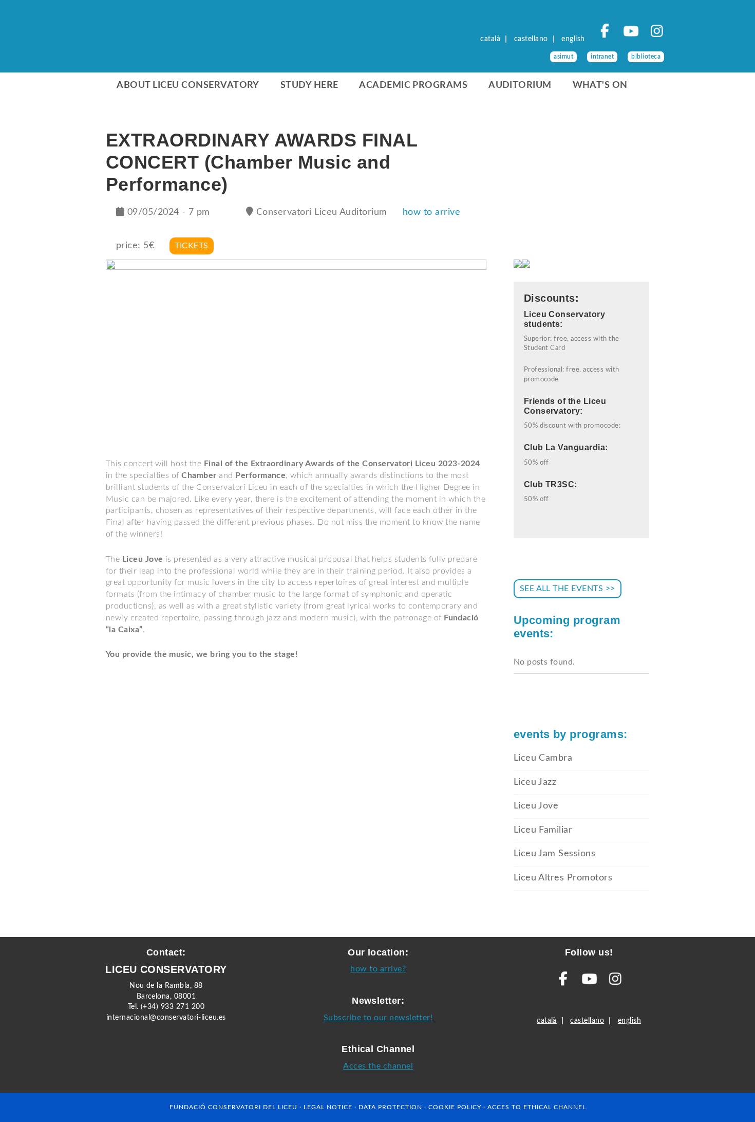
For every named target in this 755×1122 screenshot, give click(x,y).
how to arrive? (378, 969)
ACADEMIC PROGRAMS (413, 85)
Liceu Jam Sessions (555, 853)
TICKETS (191, 246)
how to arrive (431, 212)
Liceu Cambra (543, 758)
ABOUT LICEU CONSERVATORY (188, 85)
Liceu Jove (536, 806)
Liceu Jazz (535, 782)
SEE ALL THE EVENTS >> (567, 588)
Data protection (390, 1107)
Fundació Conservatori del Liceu (233, 1107)
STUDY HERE (309, 85)
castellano (531, 39)
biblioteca (645, 56)
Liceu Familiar (543, 830)
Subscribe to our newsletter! (378, 1018)
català (490, 39)
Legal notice (328, 1107)
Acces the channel (378, 1066)
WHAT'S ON (600, 85)
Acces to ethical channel (536, 1107)
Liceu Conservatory (168, 41)
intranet (602, 56)
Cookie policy (454, 1107)
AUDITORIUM (520, 85)
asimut (563, 56)
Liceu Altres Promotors (563, 877)
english (572, 39)
